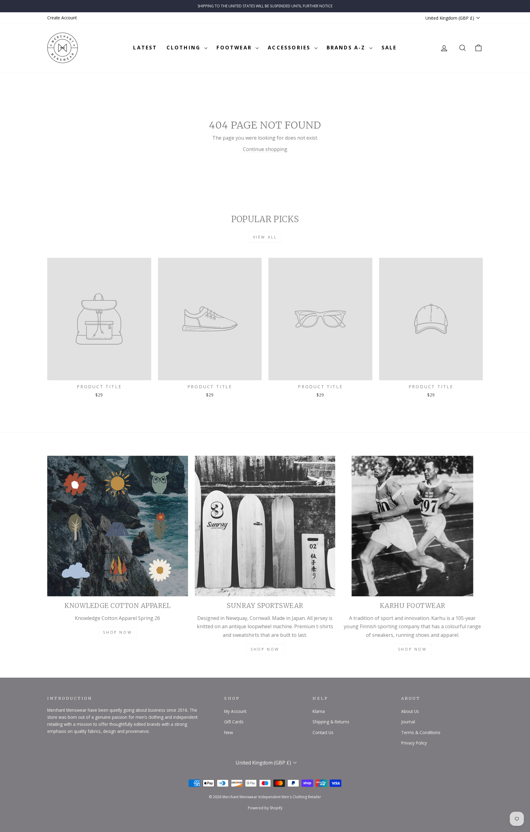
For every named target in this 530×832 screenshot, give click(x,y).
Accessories (290, 47)
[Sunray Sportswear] (265, 526)
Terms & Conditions (420, 732)
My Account (235, 711)
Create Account (62, 18)
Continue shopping (265, 149)
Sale (389, 47)
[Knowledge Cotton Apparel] (117, 526)
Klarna (319, 711)
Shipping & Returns (331, 722)
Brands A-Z (347, 47)
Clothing (185, 47)
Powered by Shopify (265, 808)
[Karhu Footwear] (412, 526)
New (228, 732)
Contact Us (323, 732)
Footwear (235, 47)
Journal (408, 722)
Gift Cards (234, 722)
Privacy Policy (414, 743)
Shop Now (117, 632)
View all (265, 237)
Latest (145, 47)
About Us (410, 711)
